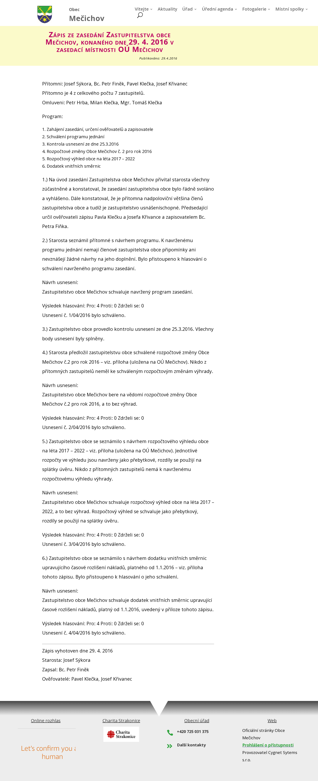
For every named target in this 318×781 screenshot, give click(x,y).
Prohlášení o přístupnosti (268, 745)
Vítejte (142, 10)
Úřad (187, 10)
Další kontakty (191, 744)
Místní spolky (289, 10)
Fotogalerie (254, 10)
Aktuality (167, 10)
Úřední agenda (217, 10)
